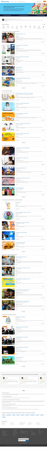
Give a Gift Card (4, 435)
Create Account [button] (40, 1)
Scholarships (3, 433)
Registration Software (15, 432)
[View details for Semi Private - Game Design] (8, 320)
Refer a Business (14, 435)
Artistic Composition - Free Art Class (22, 113)
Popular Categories (4, 432)
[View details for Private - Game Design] (8, 360)
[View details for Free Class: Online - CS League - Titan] (8, 161)
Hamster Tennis (18, 202)
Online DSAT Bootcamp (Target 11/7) (22, 337)
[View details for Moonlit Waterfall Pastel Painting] (8, 235)
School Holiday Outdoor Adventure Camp (23, 289)
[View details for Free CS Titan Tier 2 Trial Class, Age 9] (8, 49)
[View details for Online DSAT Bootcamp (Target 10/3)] (8, 330)
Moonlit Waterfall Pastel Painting (21, 232)
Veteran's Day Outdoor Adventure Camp (22, 301)
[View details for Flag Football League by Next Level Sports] (8, 81)
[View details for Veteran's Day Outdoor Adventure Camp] (8, 305)
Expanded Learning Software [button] (21, 1)
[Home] (5, 1)
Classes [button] (15, 1)
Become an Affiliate (40, 433)
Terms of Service (20, 445)
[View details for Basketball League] (8, 71)
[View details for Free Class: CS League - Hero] (8, 38)
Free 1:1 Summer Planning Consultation (22, 56)
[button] (44, 24)
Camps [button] (12, 1)
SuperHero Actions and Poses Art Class (22, 133)
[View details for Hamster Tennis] (8, 205)
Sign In (44, 1)
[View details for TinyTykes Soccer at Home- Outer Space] (8, 225)
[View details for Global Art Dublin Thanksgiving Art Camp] (8, 282)
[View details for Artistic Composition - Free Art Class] (8, 116)
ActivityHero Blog (33, 432)
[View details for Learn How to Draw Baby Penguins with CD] (8, 126)
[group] (23, 38)
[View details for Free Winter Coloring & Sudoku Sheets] (8, 106)
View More (23, 142)
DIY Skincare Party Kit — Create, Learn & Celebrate (24, 93)
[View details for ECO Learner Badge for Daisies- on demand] (8, 215)
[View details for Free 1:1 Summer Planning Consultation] (8, 60)
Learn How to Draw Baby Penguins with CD (23, 123)
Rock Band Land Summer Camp (13, 379)
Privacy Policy (16, 445)
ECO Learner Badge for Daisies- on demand (23, 212)
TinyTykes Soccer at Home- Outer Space (22, 222)
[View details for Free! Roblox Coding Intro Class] (8, 171)
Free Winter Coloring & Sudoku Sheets (22, 103)
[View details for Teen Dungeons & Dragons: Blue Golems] (8, 181)
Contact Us (39, 432)
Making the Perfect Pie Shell (20, 242)
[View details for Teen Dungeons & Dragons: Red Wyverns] (8, 151)
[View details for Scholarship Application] (8, 191)
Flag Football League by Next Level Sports (23, 78)
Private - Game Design (19, 357)
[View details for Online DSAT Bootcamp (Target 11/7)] (8, 340)
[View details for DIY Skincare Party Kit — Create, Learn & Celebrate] (8, 96)
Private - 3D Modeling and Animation (22, 347)
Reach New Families (15, 433)
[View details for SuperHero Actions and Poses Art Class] (8, 136)
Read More (16, 381)
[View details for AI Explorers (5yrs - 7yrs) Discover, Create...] (8, 271)
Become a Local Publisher (33, 433)
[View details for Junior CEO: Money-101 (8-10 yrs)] (8, 260)
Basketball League (19, 67)
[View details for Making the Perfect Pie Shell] (8, 245)
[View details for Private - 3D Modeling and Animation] (8, 350)
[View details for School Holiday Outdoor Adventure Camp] (8, 294)
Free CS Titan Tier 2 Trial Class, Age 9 (22, 45)
